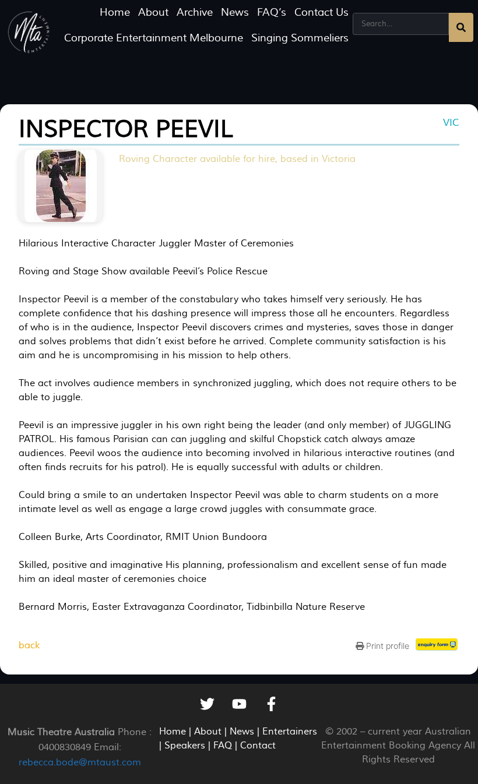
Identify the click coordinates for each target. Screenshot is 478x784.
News (235, 12)
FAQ (222, 745)
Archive (195, 12)
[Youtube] (239, 704)
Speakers (184, 745)
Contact (258, 745)
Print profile (386, 646)
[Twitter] (207, 704)
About (153, 12)
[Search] (461, 27)
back (29, 645)
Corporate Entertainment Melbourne (153, 38)
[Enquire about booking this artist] (437, 647)
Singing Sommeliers (300, 38)
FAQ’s (271, 12)
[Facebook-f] (271, 704)
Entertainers (289, 731)
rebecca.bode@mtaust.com (80, 762)
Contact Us (321, 12)
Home (115, 12)
